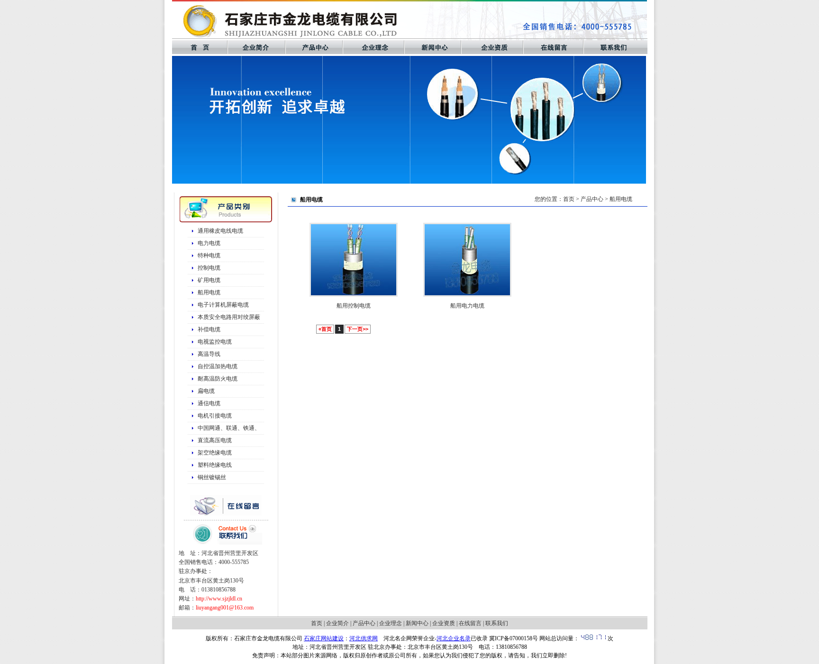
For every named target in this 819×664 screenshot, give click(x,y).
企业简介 (337, 623)
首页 (568, 199)
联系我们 (496, 623)
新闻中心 (417, 623)
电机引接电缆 (215, 415)
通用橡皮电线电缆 (220, 230)
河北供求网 (363, 638)
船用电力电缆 (467, 305)
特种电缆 (209, 255)
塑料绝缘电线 (215, 465)
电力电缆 (209, 243)
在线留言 (470, 623)
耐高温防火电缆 (217, 378)
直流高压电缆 (215, 440)
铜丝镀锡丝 (212, 477)
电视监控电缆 (215, 341)
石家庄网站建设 (324, 638)
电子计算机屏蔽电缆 (223, 304)
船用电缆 (209, 292)
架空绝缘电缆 (215, 452)
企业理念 (390, 623)
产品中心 (364, 623)
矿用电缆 (209, 280)
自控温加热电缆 (217, 366)
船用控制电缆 (354, 305)
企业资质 (443, 623)
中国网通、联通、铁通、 (229, 428)
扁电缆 (206, 391)
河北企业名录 (454, 638)
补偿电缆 (209, 329)
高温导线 (209, 354)
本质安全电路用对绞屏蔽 (229, 317)
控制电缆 (209, 267)
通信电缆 (209, 403)
